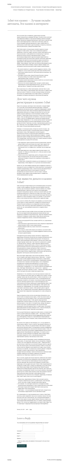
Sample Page (58, 9)
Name (18, 433)
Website (19, 438)
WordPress (59, 459)
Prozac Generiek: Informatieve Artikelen (45, 9)
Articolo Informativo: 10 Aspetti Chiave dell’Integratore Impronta (46, 7)
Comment (19, 431)
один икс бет (40, 315)
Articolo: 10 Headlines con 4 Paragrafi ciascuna (24, 9)
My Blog (9, 4)
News (31, 409)
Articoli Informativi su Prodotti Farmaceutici (21, 7)
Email (18, 436)
